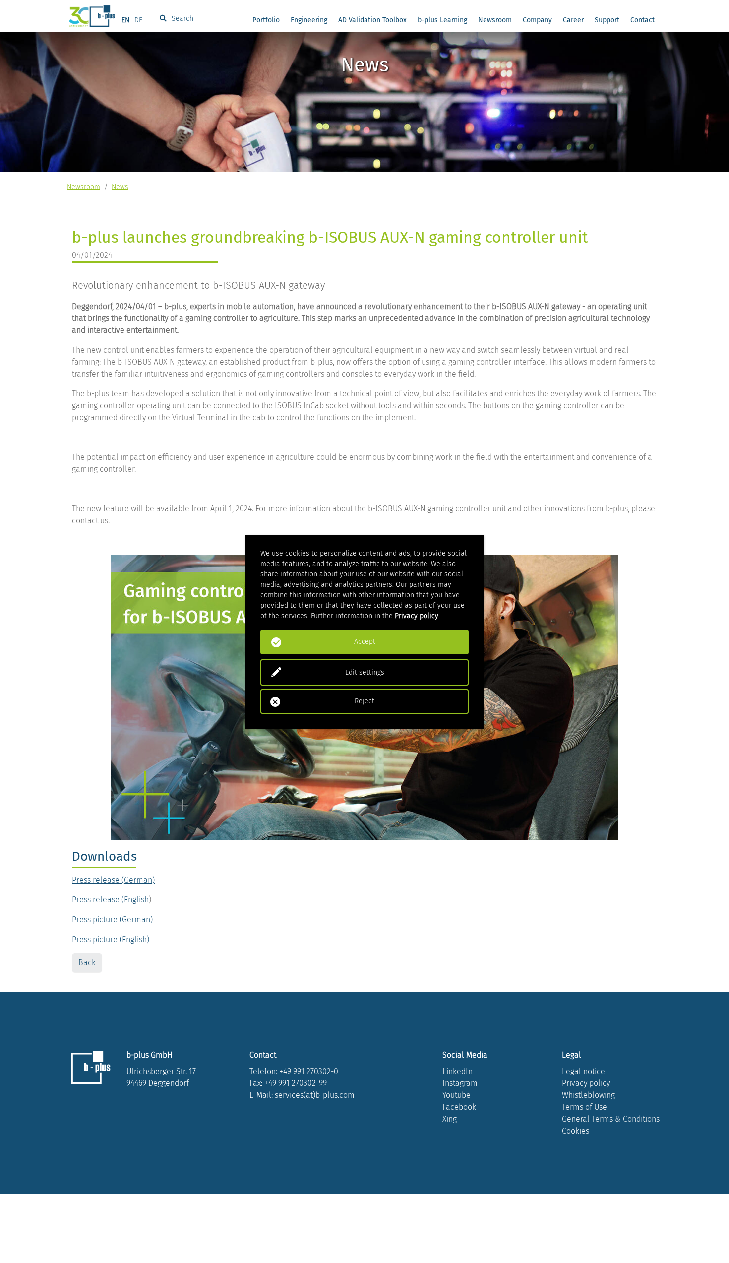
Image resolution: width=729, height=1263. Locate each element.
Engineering (309, 20)
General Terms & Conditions (611, 1119)
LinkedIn (457, 1071)
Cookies (575, 1131)
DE (138, 20)
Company (537, 20)
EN (125, 20)
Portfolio (266, 20)
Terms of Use (584, 1107)
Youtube (456, 1095)
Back (87, 962)
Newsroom (495, 20)
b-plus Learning (442, 20)
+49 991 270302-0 (308, 1071)
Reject (364, 701)
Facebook (459, 1107)
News (120, 187)
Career (573, 20)
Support (607, 20)
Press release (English (110, 899)
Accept (364, 641)
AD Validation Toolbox (372, 20)
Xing (449, 1119)
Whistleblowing (588, 1095)
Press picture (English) (110, 939)
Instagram (460, 1083)
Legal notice (583, 1071)
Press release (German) (113, 879)
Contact (642, 20)
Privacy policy (586, 1083)
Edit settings (364, 672)
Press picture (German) (112, 919)
